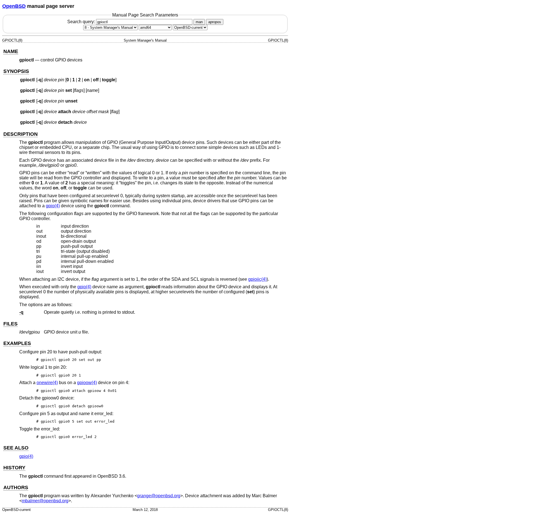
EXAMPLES (17, 343)
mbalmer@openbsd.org (45, 500)
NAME (10, 51)
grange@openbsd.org (158, 495)
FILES (10, 324)
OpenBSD (14, 6)
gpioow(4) (87, 382)
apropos (214, 22)
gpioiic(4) (257, 279)
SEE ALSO (15, 448)
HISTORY (14, 467)
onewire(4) (47, 382)
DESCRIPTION (20, 134)
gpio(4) (53, 205)
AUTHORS (15, 487)
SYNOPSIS (16, 71)
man (199, 22)
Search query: (81, 21)
